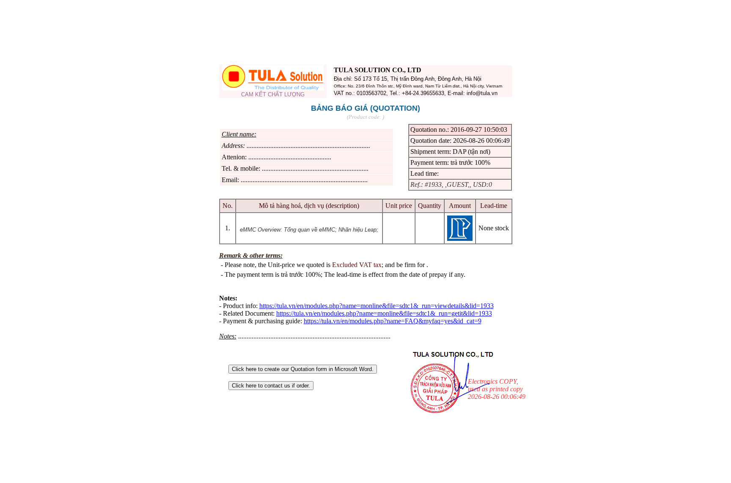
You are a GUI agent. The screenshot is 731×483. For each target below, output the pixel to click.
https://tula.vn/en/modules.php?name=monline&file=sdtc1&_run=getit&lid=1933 (384, 313)
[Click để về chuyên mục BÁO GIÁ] (273, 88)
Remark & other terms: (251, 255)
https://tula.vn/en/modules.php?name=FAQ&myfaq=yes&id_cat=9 (392, 321)
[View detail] (460, 238)
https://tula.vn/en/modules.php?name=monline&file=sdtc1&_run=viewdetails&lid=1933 (376, 305)
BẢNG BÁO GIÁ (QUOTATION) (365, 108)
